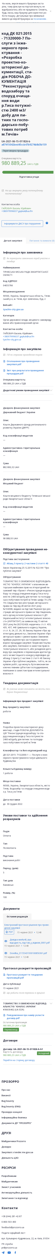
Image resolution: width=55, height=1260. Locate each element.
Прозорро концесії (12, 1112)
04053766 (8, 285)
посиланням (39, 18)
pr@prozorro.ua (9, 1247)
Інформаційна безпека (14, 1117)
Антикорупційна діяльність (17, 1192)
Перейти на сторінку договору (19, 1060)
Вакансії (6, 1095)
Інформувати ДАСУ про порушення (22, 223)
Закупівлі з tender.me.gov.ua (17, 1152)
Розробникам (9, 1175)
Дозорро (6, 1146)
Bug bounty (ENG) (11, 1106)
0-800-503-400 (9, 1221)
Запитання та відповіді (15, 1198)
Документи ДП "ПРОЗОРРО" (17, 1123)
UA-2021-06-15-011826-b (16, 141)
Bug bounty (8, 1100)
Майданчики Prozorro (14, 1141)
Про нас (6, 1089)
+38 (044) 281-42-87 (12, 1216)
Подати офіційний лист (13, 1232)
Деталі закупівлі (13, 240)
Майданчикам (10, 1181)
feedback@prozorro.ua (13, 1227)
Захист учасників (11, 1187)
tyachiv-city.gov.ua (13, 309)
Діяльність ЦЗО (10, 1157)
